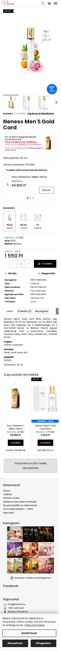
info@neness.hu (16, 604)
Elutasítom (15, 643)
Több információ (34, 625)
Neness (17, 243)
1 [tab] (27, 198)
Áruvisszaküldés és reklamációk (20, 505)
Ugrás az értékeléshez (41, 113)
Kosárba (47, 263)
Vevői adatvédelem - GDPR (18, 509)
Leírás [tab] (10, 311)
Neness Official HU (18, 611)
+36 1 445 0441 (16, 608)
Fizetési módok (11, 498)
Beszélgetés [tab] (41, 311)
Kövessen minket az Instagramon (33, 577)
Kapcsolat (8, 512)
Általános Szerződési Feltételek (19, 501)
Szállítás (7, 494)
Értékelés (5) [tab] (25, 311)
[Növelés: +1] (28, 264)
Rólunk (6, 490)
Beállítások (29, 633)
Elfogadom (43, 643)
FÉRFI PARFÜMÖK (38, 279)
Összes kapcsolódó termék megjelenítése (30, 466)
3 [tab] (33, 198)
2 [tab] (30, 198)
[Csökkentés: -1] (13, 264)
